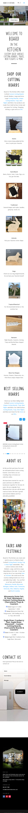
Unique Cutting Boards (10, 405)
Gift (21, 109)
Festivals (8, 575)
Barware (14, 337)
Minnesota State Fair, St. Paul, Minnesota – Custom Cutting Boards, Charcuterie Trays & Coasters (14, 600)
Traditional (14, 205)
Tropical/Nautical (14, 304)
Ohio (11, 589)
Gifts (14, 414)
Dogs (14, 271)
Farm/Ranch (14, 172)
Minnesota (8, 584)
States (14, 139)
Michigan (6, 586)
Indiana (11, 586)
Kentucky (6, 589)
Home (21, 412)
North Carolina (15, 591)
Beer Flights (20, 410)
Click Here (14, 20)
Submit (20, 692)
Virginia (22, 589)
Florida (14, 584)
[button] (24, 419)
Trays (19, 405)
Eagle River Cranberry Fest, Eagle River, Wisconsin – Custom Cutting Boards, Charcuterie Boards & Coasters (14, 625)
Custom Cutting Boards (16, 94)
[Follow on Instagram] (10, 796)
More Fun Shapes (14, 373)
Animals (14, 238)
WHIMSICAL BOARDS (14, 12)
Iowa (15, 586)
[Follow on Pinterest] (7, 796)
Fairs (23, 573)
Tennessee (21, 586)
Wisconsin (20, 584)
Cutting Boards (13, 98)
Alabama (16, 589)
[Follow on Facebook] (4, 796)
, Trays (17, 101)
